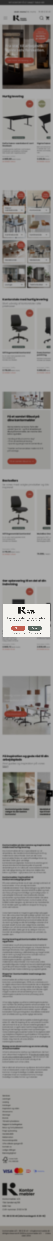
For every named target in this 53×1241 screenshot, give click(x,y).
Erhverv (18, 628)
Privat (34, 628)
